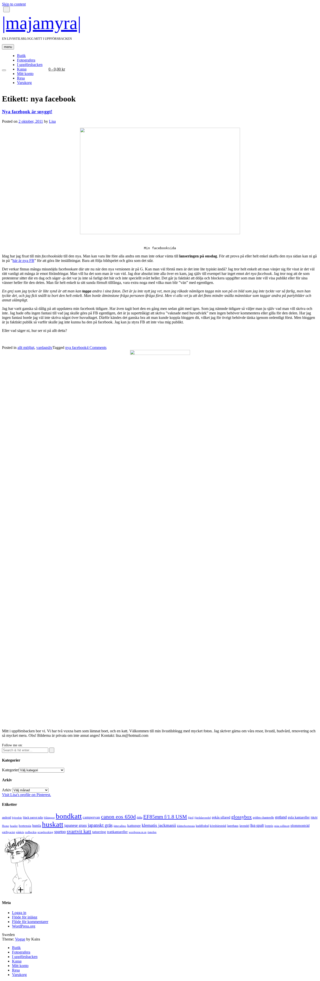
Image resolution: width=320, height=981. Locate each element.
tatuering (99, 832)
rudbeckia (30, 832)
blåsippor (49, 817)
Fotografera (26, 60)
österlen (152, 832)
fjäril (191, 817)
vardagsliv (44, 347)
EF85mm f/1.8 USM (165, 817)
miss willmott (282, 826)
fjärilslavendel (202, 817)
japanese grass (75, 825)
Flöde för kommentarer (30, 922)
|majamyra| (41, 23)
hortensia (25, 826)
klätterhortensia (186, 826)
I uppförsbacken (29, 64)
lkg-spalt (257, 825)
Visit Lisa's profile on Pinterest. (26, 795)
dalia (139, 817)
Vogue (20, 939)
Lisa (52, 121)
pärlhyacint (8, 832)
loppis (269, 826)
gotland (281, 817)
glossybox (241, 817)
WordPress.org (23, 926)
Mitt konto (25, 73)
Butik (21, 55)
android (6, 817)
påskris (20, 832)
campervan (91, 817)
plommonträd (300, 826)
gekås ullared (221, 817)
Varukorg (24, 82)
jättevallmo (120, 826)
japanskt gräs (100, 825)
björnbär (17, 817)
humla (36, 826)
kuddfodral (202, 826)
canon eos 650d (118, 817)
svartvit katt (79, 831)
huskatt (52, 824)
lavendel (244, 826)
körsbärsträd (218, 826)
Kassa (21, 69)
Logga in (19, 913)
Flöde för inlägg (24, 917)
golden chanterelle (263, 817)
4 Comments (96, 347)
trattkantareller (117, 832)
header (14, 825)
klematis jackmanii (159, 825)
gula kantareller (299, 817)
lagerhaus (232, 826)
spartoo (60, 832)
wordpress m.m (137, 832)
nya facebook (75, 347)
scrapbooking (45, 832)
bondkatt (69, 816)
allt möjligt (26, 347)
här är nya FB (23, 260)
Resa (21, 78)
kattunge (134, 826)
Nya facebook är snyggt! (27, 111)
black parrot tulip (33, 817)
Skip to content (14, 4)
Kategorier (10, 770)
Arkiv (6, 790)
